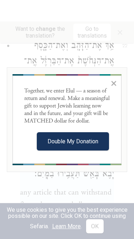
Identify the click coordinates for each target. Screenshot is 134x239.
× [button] (114, 83)
